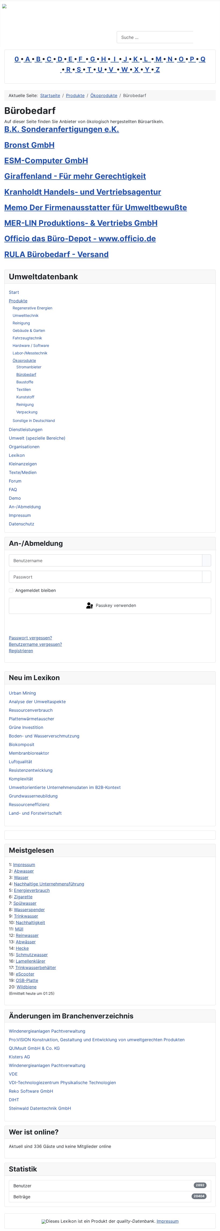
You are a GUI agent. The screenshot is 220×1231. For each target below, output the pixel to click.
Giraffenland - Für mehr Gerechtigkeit (75, 176)
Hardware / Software (31, 345)
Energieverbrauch (32, 890)
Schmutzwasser (32, 954)
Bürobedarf (26, 374)
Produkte (18, 300)
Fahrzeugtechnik (27, 338)
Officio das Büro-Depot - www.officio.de (80, 238)
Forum (15, 481)
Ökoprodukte (24, 360)
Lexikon (17, 455)
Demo (15, 498)
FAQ (13, 489)
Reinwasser (27, 935)
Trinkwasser (26, 916)
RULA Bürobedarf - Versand (56, 254)
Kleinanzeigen (23, 463)
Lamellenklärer (30, 961)
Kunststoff (25, 397)
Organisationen (24, 446)
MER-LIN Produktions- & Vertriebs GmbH (80, 223)
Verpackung (27, 412)
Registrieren (21, 650)
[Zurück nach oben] (213, 1224)
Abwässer (26, 941)
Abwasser (24, 871)
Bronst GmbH (29, 145)
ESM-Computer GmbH (46, 160)
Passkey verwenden (115, 605)
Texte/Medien (22, 472)
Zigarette (23, 896)
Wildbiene (26, 986)
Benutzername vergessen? (35, 644)
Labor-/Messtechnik (30, 353)
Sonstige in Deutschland (34, 420)
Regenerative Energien (32, 308)
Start (14, 292)
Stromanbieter (28, 367)
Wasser (21, 877)
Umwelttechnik (26, 315)
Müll (19, 929)
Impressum (24, 864)
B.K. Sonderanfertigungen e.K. (61, 129)
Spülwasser (24, 903)
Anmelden (110, 624)
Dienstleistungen (25, 429)
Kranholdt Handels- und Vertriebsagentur (82, 191)
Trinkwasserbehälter (35, 967)
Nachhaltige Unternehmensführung (49, 884)
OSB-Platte (27, 980)
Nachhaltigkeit (30, 922)
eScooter (25, 974)
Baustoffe (24, 382)
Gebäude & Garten (29, 330)
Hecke (22, 948)
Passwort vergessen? (30, 637)
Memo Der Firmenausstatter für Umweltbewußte (95, 207)
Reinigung (21, 323)
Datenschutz (21, 523)
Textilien (23, 389)
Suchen (206, 37)
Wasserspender (29, 909)
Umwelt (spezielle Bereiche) (37, 438)
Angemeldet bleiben (35, 590)
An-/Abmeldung (25, 506)
